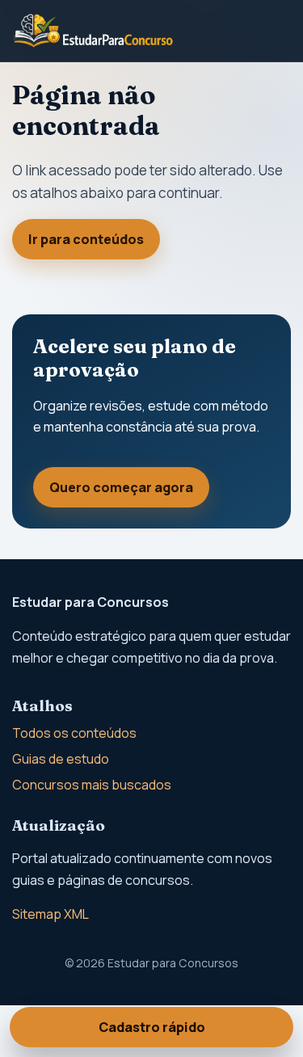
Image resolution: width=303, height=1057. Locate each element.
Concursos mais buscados (91, 785)
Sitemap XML (50, 914)
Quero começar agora (121, 487)
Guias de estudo (60, 759)
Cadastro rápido (152, 1027)
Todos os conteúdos (74, 733)
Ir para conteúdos (86, 239)
